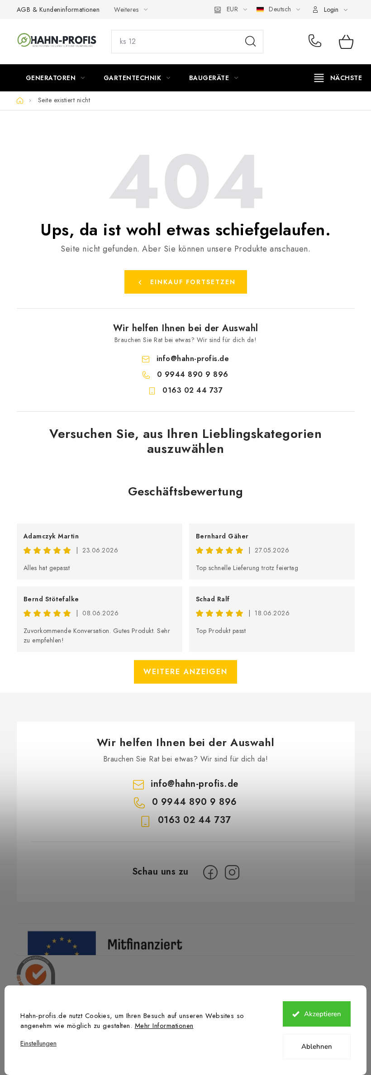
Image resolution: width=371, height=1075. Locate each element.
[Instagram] (232, 872)
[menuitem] (55, 77)
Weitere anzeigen (185, 671)
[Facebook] (210, 872)
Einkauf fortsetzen (193, 281)
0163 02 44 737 (192, 390)
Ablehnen (316, 1046)
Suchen (250, 41)
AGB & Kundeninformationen (58, 9)
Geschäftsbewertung (185, 491)
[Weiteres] (338, 77)
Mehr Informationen (164, 1026)
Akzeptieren (322, 1013)
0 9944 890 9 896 (317, 41)
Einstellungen (38, 1043)
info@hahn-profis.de (193, 358)
